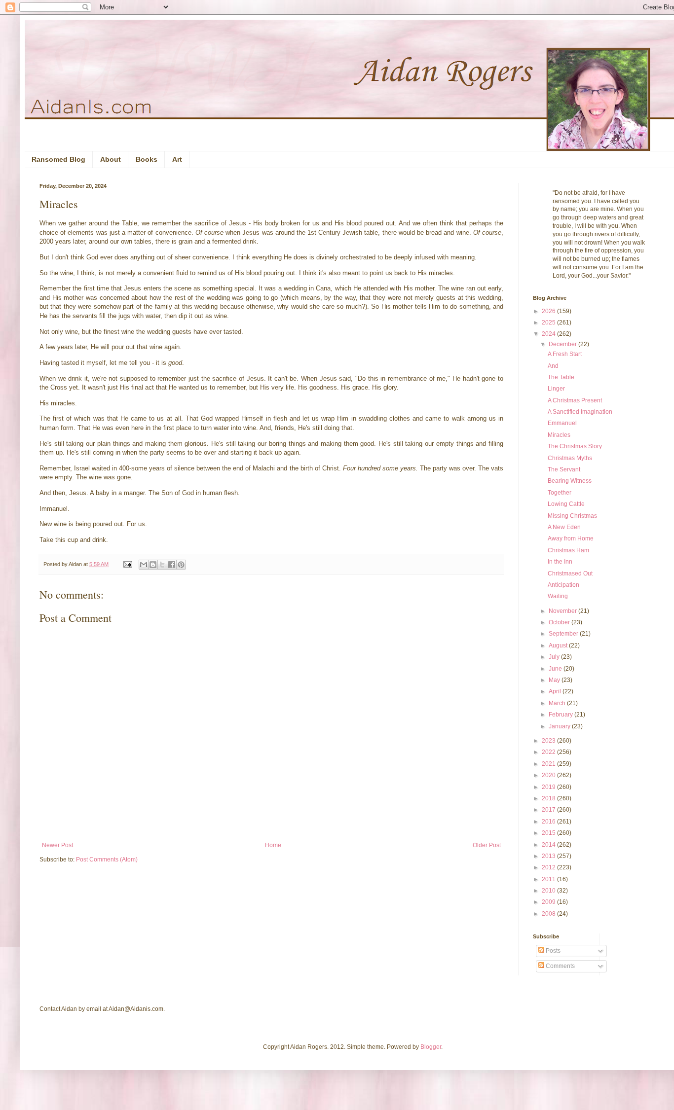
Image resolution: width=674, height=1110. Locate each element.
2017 (549, 809)
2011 (549, 879)
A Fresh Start (565, 354)
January (560, 726)
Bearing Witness (570, 480)
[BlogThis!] (153, 565)
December (563, 344)
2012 (549, 867)
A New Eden (564, 527)
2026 (549, 311)
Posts (552, 950)
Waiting (558, 596)
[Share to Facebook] (172, 565)
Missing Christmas (572, 515)
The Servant (564, 469)
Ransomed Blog (58, 159)
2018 (549, 798)
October (560, 622)
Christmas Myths (570, 458)
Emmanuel (562, 423)
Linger (556, 388)
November (563, 611)
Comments (559, 966)
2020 (549, 775)
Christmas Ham (568, 550)
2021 (549, 763)
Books (146, 159)
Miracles (559, 434)
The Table (561, 377)
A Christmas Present (575, 400)
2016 (549, 821)
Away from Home (571, 538)
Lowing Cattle (566, 504)
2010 (549, 890)
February (561, 714)
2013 (549, 856)
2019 (549, 787)
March (558, 703)
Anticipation (563, 584)
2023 (549, 740)
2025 (549, 322)
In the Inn (560, 561)
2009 (549, 901)
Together (559, 492)
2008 (549, 913)
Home (273, 845)
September (564, 633)
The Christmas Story (575, 446)
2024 (549, 333)
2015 (549, 832)
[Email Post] (127, 564)
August (559, 645)
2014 (549, 844)
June (556, 668)
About (110, 159)
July (555, 656)
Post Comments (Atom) (107, 859)
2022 (549, 752)
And (553, 365)
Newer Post (57, 845)
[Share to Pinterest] (181, 565)
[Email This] (144, 565)
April (555, 691)
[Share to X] (162, 565)
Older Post (487, 845)
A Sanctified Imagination (580, 411)
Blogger (430, 1046)
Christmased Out (570, 573)
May (555, 680)
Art (177, 159)
